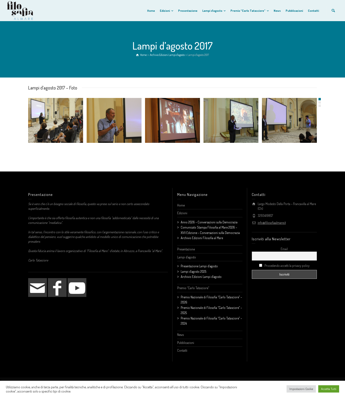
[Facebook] (57, 287)
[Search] (333, 10)
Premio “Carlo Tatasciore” (193, 288)
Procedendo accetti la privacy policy (287, 266)
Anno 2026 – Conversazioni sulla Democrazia (209, 222)
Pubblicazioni (185, 343)
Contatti (182, 350)
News (180, 335)
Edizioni (182, 213)
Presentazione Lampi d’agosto (199, 266)
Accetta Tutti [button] (328, 389)
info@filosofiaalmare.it (272, 223)
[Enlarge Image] (55, 120)
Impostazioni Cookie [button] (301, 389)
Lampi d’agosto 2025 (193, 271)
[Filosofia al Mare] (20, 10)
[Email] (37, 287)
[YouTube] (77, 287)
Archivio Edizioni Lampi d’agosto (201, 277)
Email (284, 249)
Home (181, 205)
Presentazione (186, 249)
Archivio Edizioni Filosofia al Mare (202, 238)
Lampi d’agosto (186, 257)
